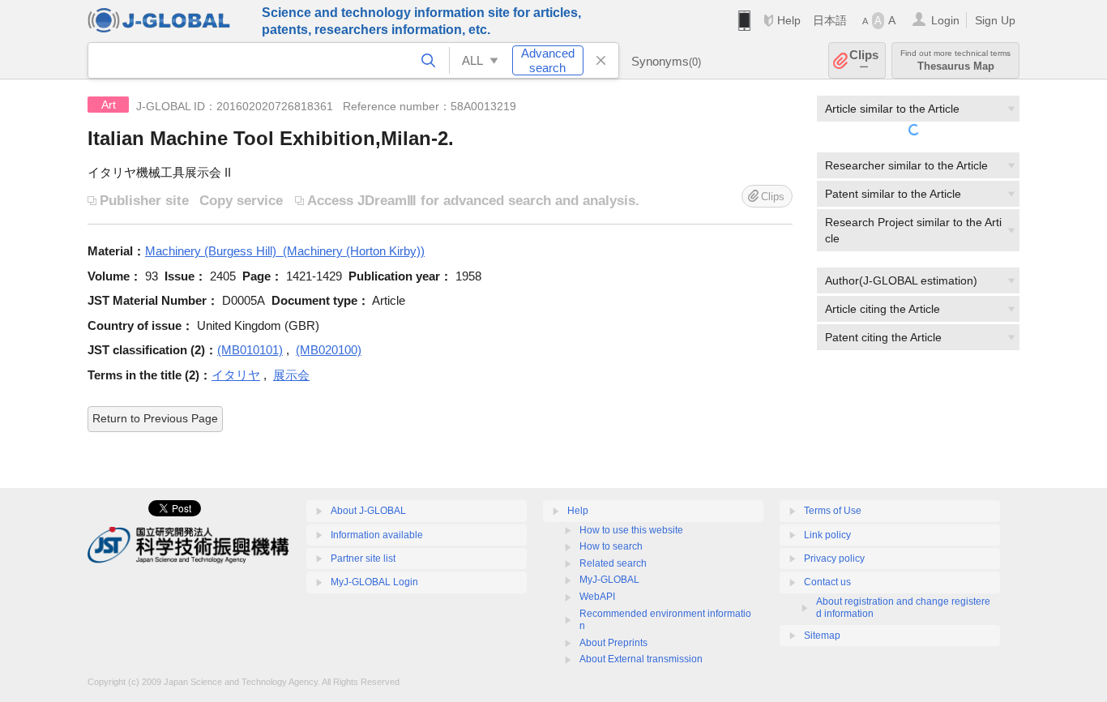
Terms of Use (832, 510)
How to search (611, 546)
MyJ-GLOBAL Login (374, 582)
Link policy (827, 535)
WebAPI (597, 596)
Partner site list (363, 558)
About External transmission (641, 659)
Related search (613, 563)
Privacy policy (834, 558)
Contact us (827, 582)
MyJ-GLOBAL (609, 579)
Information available (377, 535)
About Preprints (613, 642)
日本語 (830, 20)
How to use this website (631, 530)
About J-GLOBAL (368, 510)
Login (945, 20)
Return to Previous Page (155, 418)
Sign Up (995, 20)
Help (789, 20)
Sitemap (822, 635)
